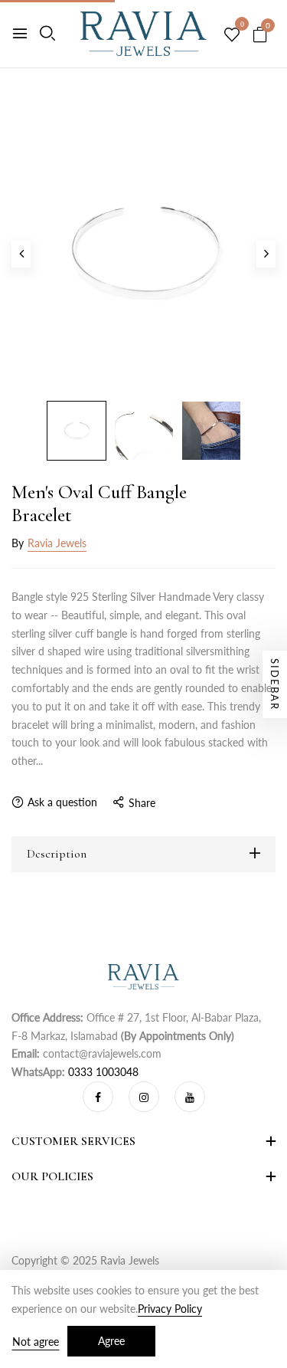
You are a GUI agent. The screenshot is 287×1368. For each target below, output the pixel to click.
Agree (111, 1340)
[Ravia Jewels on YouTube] (189, 1096)
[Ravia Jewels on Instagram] (144, 1096)
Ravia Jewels (57, 542)
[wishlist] (232, 35)
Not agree (35, 1341)
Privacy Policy (170, 1308)
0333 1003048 (103, 1071)
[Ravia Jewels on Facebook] (98, 1096)
